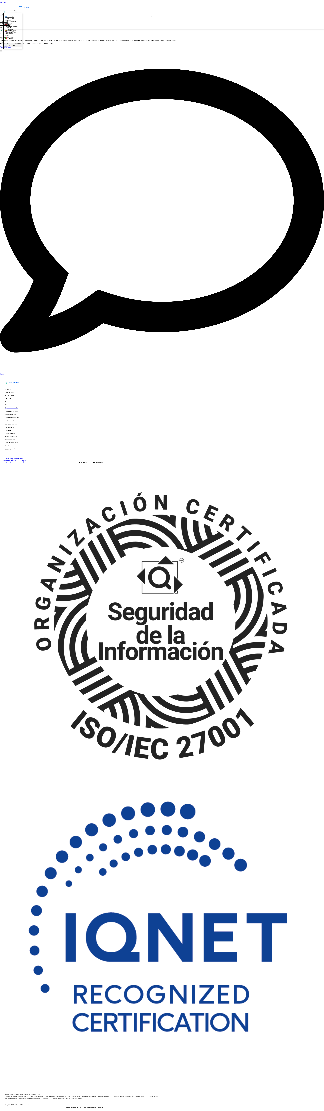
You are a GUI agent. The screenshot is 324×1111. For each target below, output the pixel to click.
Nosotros (8, 27)
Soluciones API (9, 23)
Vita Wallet (3, 2)
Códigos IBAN (9, 33)
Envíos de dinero (9, 18)
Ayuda (7, 35)
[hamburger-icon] (15, 10)
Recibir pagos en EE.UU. (11, 26)
